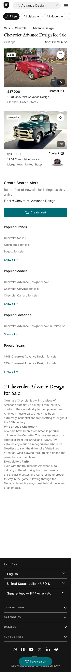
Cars (7, 28)
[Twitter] (40, 649)
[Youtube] (31, 649)
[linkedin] (48, 649)
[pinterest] (56, 649)
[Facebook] (23, 649)
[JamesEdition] (6, 5)
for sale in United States (35, 326)
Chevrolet (21, 28)
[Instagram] (15, 649)
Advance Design (43, 28)
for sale (15, 238)
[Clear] (57, 5)
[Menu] (66, 5)
